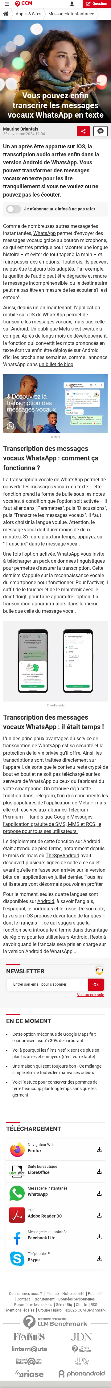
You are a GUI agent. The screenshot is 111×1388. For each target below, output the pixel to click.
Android (45, 901)
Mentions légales (20, 1310)
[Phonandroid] (82, 1374)
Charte (81, 1305)
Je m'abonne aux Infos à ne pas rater (59, 208)
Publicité (95, 1294)
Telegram (45, 796)
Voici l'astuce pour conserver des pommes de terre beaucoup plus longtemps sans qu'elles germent (54, 1088)
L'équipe (52, 1294)
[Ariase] (29, 1373)
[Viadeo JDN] (82, 1361)
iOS (31, 315)
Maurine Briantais (20, 129)
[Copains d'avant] (29, 1361)
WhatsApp (44, 233)
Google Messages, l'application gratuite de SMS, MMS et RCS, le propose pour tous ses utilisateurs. (52, 824)
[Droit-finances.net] (82, 1349)
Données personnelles (76, 1299)
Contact (23, 1299)
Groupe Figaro (50, 1310)
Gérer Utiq (64, 1305)
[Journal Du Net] (82, 1337)
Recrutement (44, 1299)
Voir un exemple (90, 995)
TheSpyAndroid (62, 855)
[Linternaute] (29, 1349)
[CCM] (23, 4)
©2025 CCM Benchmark (85, 1310)
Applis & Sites (28, 13)
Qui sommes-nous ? (25, 1294)
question (99, 4)
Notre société (73, 1294)
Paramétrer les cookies (33, 1305)
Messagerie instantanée (71, 13)
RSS (94, 1305)
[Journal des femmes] (29, 1337)
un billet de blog (56, 364)
